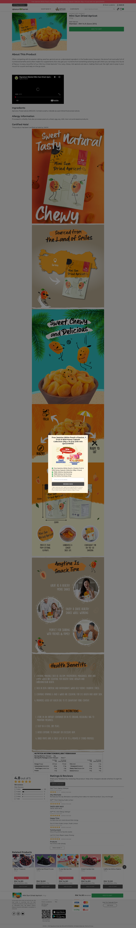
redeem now (68, 484)
